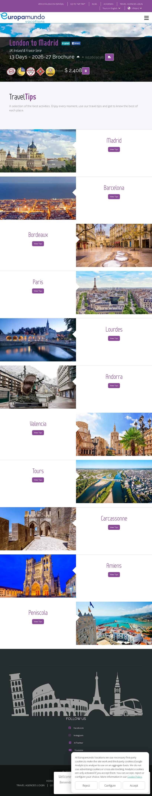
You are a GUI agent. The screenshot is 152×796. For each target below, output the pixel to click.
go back (66, 43)
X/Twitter (78, 742)
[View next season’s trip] (78, 57)
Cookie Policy (134, 776)
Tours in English (110, 8)
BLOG (94, 4)
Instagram (78, 735)
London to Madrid (34, 42)
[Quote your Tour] (86, 71)
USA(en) (135, 8)
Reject (86, 785)
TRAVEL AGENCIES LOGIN (131, 4)
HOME (49, 780)
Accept (134, 785)
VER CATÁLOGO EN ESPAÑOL (51, 4)
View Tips (114, 149)
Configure (110, 785)
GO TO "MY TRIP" (77, 4)
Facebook (79, 728)
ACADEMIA (108, 4)
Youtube (79, 750)
